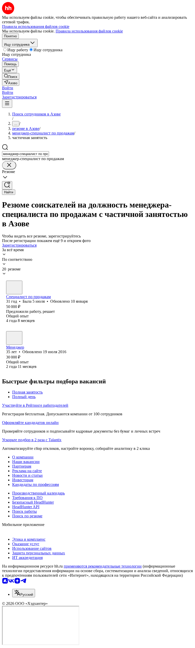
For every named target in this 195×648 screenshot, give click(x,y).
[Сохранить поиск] (7, 185)
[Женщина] (14, 287)
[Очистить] (9, 165)
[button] (7, 88)
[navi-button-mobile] (7, 103)
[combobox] (25, 154)
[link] (10, 76)
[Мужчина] (14, 338)
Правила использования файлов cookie (89, 31)
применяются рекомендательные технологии (103, 566)
